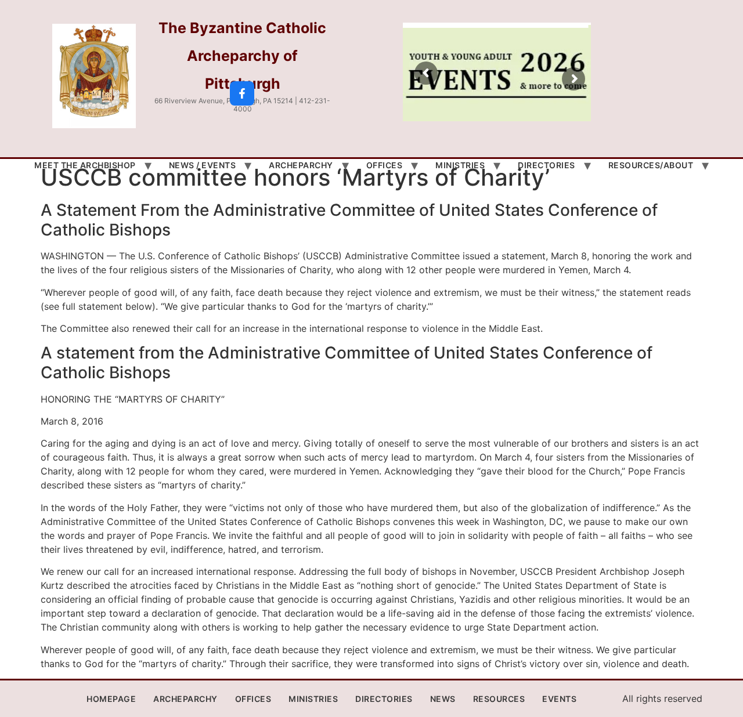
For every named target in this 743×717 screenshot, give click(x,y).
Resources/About (651, 165)
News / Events (202, 165)
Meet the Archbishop (85, 165)
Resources (499, 699)
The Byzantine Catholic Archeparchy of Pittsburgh (242, 55)
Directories (546, 165)
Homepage (111, 699)
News (443, 699)
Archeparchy (301, 165)
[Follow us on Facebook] (242, 93)
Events (559, 699)
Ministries (460, 165)
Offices (384, 165)
